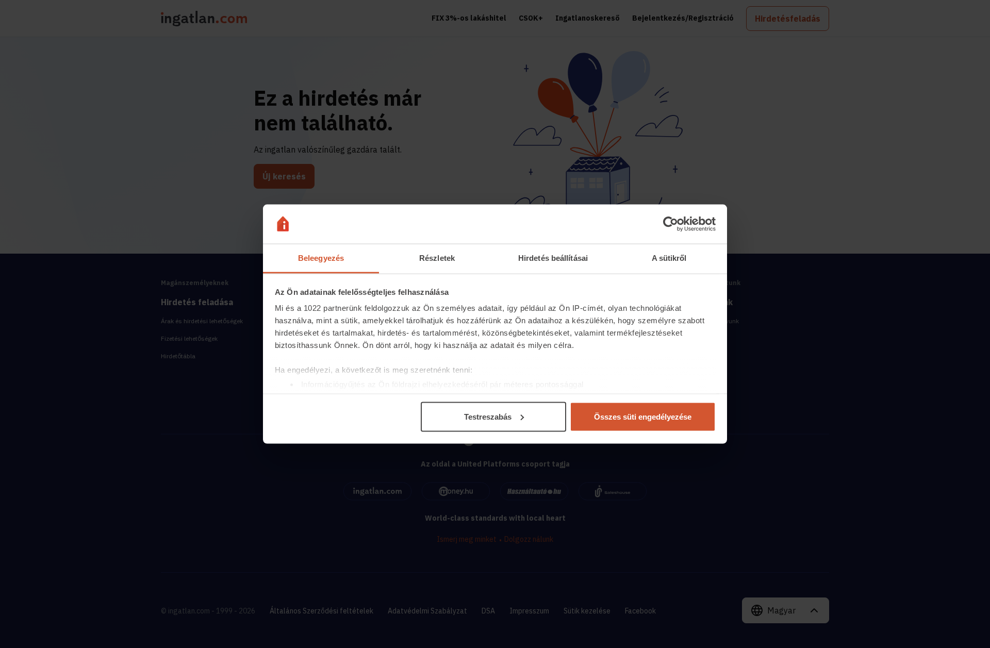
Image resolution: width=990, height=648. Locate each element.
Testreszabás (488, 416)
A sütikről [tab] (669, 258)
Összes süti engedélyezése (642, 416)
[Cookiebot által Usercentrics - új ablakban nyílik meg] (670, 224)
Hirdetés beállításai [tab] (553, 258)
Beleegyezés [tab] (321, 258)
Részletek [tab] (437, 258)
